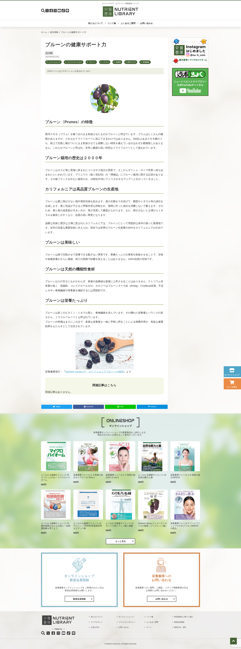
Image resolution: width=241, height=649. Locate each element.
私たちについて (95, 23)
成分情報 (54, 32)
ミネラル (105, 62)
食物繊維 (146, 62)
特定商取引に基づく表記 (183, 617)
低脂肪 (118, 62)
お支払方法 (95, 627)
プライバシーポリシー (127, 622)
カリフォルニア (54, 62)
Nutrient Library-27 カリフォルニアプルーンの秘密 (94, 371)
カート (149, 627)
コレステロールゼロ (74, 62)
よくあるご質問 (128, 23)
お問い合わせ (146, 23)
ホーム (44, 32)
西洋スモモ (131, 62)
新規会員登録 (79, 599)
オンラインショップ (231, 375)
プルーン (92, 62)
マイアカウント (97, 622)
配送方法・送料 (180, 627)
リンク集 (112, 23)
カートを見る (232, 387)
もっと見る (120, 541)
